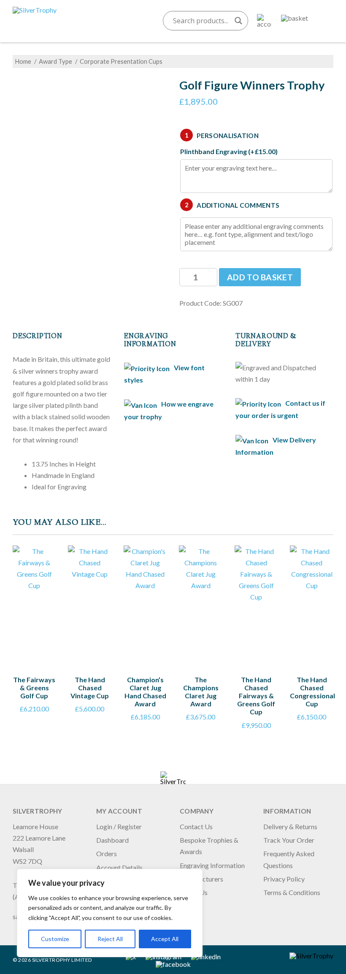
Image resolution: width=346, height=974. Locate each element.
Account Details (119, 867)
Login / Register (119, 826)
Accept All (164, 938)
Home (23, 61)
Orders (106, 853)
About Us (194, 892)
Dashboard (112, 840)
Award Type (55, 61)
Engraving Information (212, 865)
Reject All (110, 938)
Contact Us (196, 826)
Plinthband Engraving (229, 151)
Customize (55, 938)
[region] (110, 913)
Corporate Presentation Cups (121, 61)
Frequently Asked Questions (288, 859)
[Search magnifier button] (238, 21)
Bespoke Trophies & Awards (209, 845)
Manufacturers (201, 879)
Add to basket (260, 277)
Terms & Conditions (291, 892)
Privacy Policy (284, 879)
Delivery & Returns (290, 826)
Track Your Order (288, 840)
